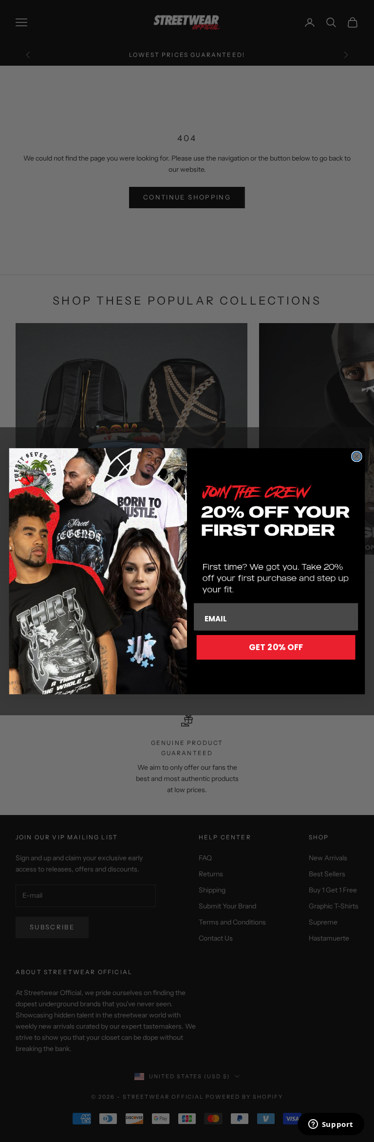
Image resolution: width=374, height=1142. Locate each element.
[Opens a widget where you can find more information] (330, 1125)
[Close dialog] (356, 456)
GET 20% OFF (276, 646)
